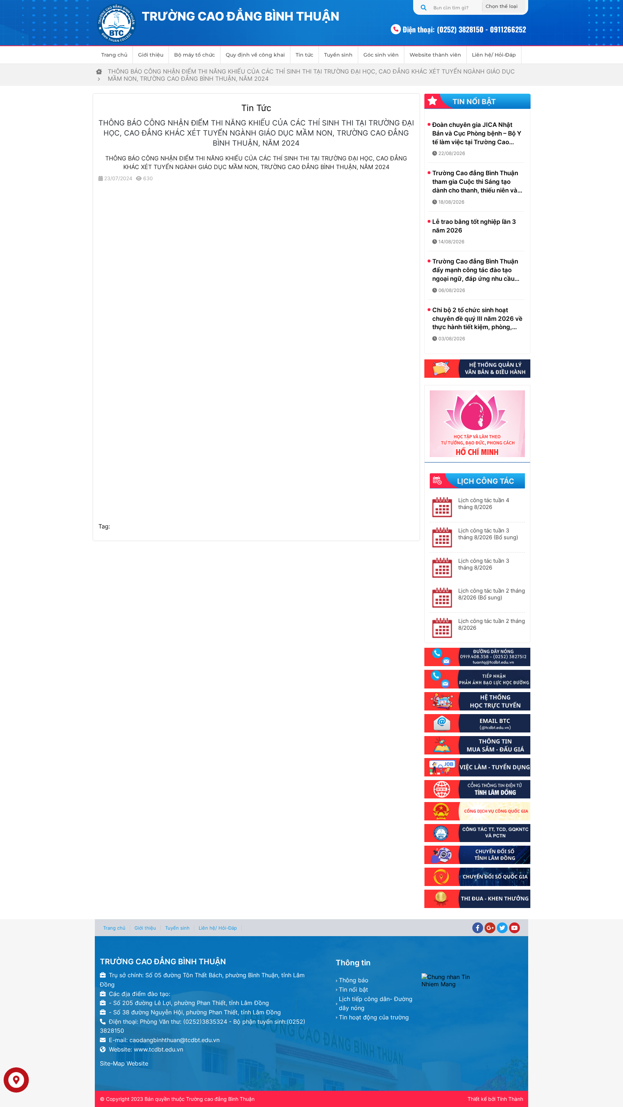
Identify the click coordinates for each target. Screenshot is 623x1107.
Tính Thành (510, 1099)
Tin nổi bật (353, 989)
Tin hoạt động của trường (374, 1017)
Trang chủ (114, 55)
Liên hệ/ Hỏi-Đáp (494, 55)
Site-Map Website (124, 1063)
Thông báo (353, 980)
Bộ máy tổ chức (194, 55)
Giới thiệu (150, 55)
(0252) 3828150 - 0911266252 (481, 29)
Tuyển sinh (338, 55)
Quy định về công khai (255, 55)
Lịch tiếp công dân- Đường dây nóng (375, 1003)
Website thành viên (435, 55)
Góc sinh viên (381, 55)
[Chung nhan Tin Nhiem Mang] (472, 980)
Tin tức (304, 55)
